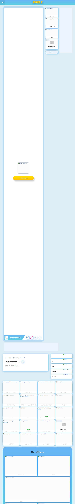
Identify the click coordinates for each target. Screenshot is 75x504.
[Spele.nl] (6, 358)
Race (10, 357)
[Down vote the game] (31, 337)
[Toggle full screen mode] (39, 337)
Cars (14, 357)
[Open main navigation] (2, 2)
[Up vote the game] (28, 337)
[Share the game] (35, 337)
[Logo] (37, 2)
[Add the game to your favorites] (23, 362)
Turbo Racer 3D (21, 357)
